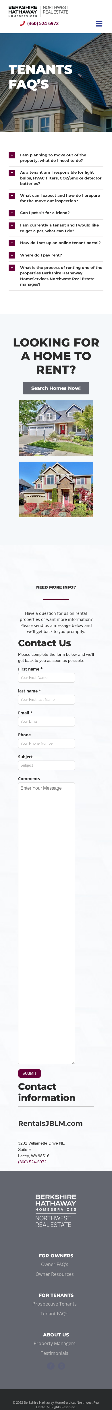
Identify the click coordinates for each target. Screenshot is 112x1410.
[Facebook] (51, 1366)
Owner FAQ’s (54, 1264)
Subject (25, 756)
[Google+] (61, 1366)
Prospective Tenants (54, 1304)
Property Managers (55, 1343)
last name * (29, 691)
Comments (29, 778)
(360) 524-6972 (43, 23)
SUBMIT (29, 1073)
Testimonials (54, 1353)
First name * (30, 669)
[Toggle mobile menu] (99, 23)
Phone (24, 734)
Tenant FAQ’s (54, 1313)
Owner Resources (55, 1274)
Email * (25, 713)
